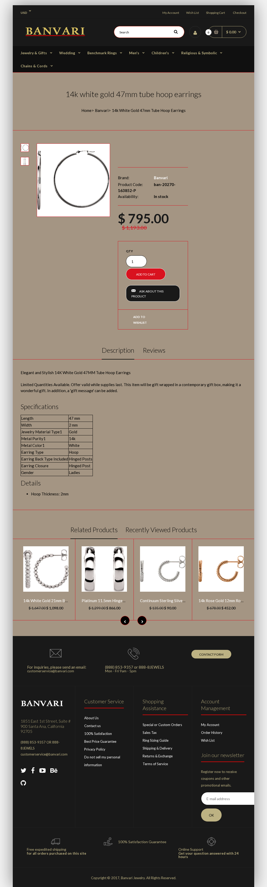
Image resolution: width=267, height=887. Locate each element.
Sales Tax (150, 732)
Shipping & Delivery (157, 748)
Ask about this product (147, 293)
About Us (91, 718)
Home (86, 110)
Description (118, 350)
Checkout (239, 13)
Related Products (94, 530)
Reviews (154, 350)
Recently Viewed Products (161, 530)
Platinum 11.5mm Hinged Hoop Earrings (116, 600)
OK (211, 815)
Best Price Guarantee (100, 741)
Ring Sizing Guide (155, 740)
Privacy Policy (94, 749)
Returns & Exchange (158, 756)
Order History (211, 732)
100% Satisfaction (98, 734)
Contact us (92, 726)
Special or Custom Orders (162, 725)
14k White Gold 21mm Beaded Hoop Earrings (62, 600)
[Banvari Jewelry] (55, 34)
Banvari (101, 110)
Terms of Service (155, 764)
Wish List (192, 13)
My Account (170, 13)
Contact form (211, 654)
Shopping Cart (215, 13)
